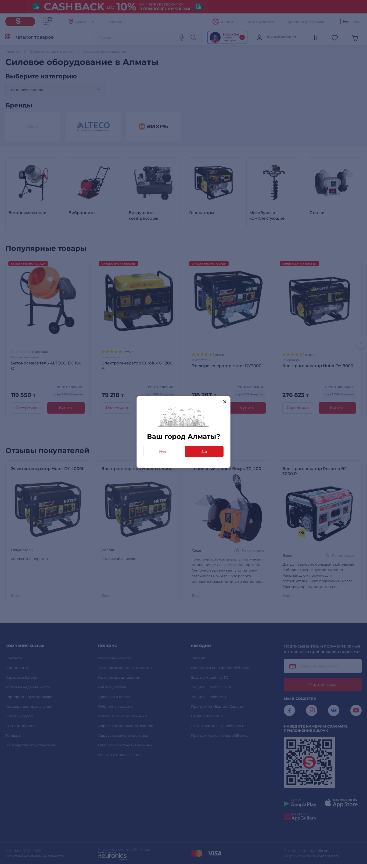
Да (204, 451)
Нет (163, 451)
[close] (225, 401)
